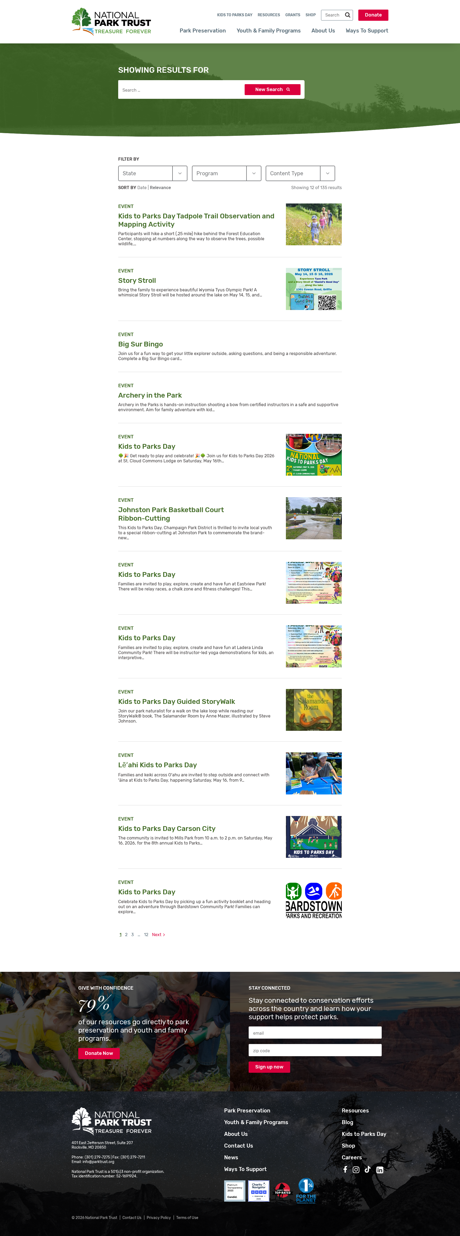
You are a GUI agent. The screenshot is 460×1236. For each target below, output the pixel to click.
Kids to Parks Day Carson (167, 829)
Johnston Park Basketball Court (171, 514)
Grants (292, 15)
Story (138, 280)
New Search (269, 89)
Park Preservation (203, 30)
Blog (347, 1122)
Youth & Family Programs (269, 30)
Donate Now (99, 1053)
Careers (352, 1157)
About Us (323, 30)
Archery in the (150, 395)
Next (156, 934)
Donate (373, 15)
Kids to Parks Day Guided (177, 701)
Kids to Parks (147, 446)
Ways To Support (367, 30)
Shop (311, 15)
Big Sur (141, 344)
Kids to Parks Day (234, 15)
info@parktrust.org (98, 1162)
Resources (269, 15)
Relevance (160, 187)
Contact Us (238, 1146)
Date (142, 187)
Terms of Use (187, 1217)
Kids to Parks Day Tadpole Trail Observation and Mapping (196, 220)
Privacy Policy (159, 1217)
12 (146, 934)
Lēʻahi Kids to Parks (158, 765)
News (231, 1157)
